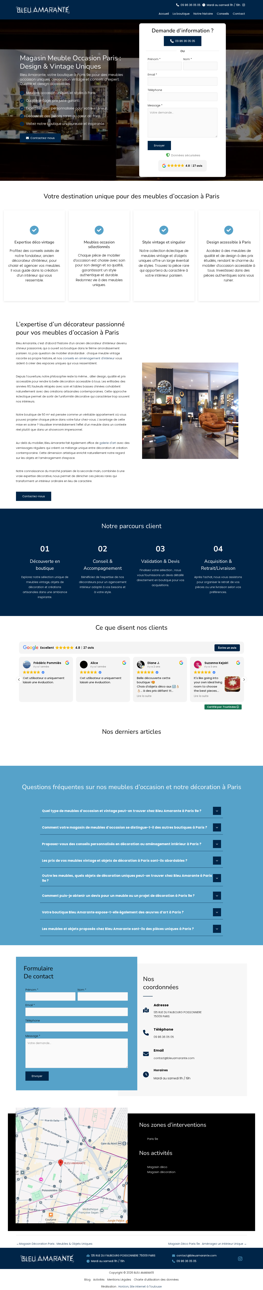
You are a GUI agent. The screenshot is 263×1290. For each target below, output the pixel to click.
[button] (188, 4)
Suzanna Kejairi (216, 663)
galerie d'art (107, 443)
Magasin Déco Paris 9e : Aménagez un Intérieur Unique (207, 1244)
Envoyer (159, 145)
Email (152, 75)
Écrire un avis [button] (227, 648)
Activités (99, 1280)
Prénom (154, 59)
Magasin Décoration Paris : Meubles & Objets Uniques (54, 1244)
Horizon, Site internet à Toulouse (140, 1286)
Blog (87, 1280)
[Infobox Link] (172, 1012)
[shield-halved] (168, 155)
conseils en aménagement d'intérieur (89, 358)
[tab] (131, 810)
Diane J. (153, 663)
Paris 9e (152, 1139)
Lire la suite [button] (144, 696)
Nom (187, 59)
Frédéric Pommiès (47, 663)
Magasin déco (157, 1167)
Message (155, 105)
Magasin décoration (161, 1172)
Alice (94, 663)
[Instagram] (240, 1258)
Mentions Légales (119, 1280)
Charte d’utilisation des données (156, 1280)
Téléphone (155, 90)
